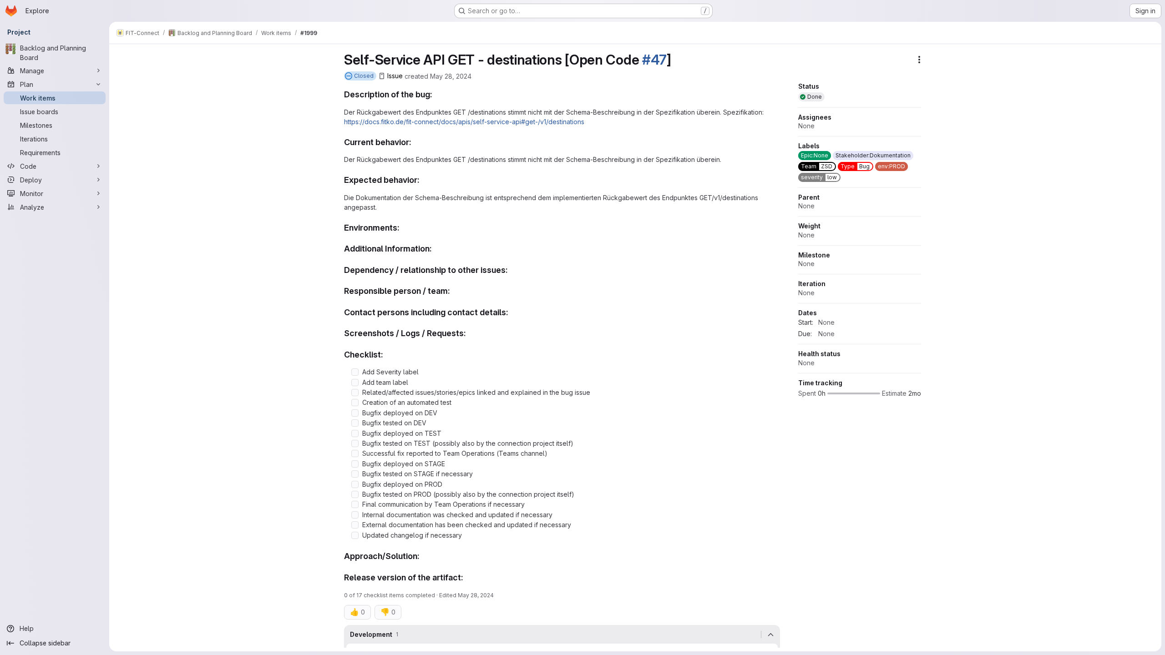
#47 (654, 59)
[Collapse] (770, 634)
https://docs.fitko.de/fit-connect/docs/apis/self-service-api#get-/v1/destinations (464, 122)
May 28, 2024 (450, 76)
